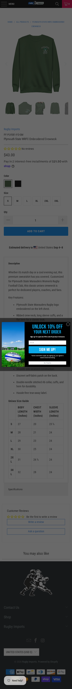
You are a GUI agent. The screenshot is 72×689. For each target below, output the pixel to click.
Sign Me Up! (47, 349)
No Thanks (47, 363)
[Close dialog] (67, 324)
